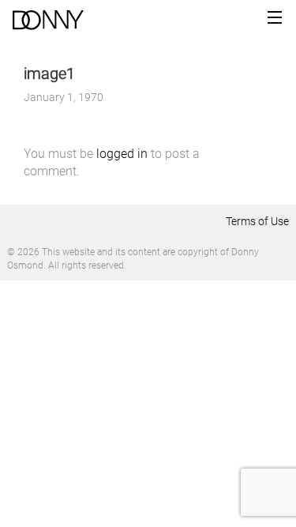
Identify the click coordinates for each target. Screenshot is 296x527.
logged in (122, 153)
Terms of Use (257, 221)
